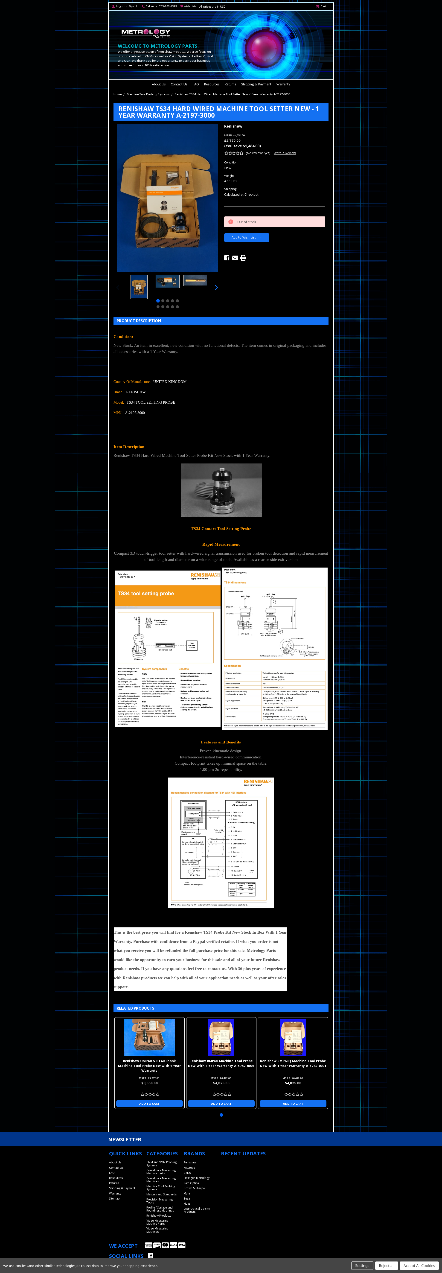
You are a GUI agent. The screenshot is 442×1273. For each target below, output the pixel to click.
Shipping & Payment (256, 84)
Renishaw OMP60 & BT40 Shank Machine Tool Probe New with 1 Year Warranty (149, 1066)
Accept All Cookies (419, 1265)
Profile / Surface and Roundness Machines (160, 1209)
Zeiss (187, 1173)
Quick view (149, 1037)
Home (117, 94)
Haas (187, 1204)
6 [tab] (158, 307)
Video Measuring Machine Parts (157, 1222)
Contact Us (179, 84)
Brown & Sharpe (194, 1188)
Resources (212, 84)
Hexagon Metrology (196, 1178)
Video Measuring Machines (157, 1229)
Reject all (386, 1265)
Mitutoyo (189, 1168)
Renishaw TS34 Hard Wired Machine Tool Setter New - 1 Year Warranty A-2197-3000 (232, 94)
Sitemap (114, 1198)
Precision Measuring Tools (159, 1200)
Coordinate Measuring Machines (161, 1179)
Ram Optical (192, 1183)
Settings (362, 1265)
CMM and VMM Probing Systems (161, 1163)
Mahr (187, 1193)
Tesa (187, 1198)
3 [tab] (167, 301)
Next (216, 287)
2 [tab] (163, 301)
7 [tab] (163, 307)
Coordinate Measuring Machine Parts (161, 1171)
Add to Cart (149, 1103)
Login (119, 6)
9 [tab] (172, 307)
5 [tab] (177, 301)
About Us (159, 84)
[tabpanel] (139, 287)
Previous (118, 287)
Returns (230, 84)
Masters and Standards (161, 1194)
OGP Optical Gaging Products (197, 1210)
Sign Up (134, 6)
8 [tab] (167, 307)
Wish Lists (190, 6)
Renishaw (190, 1162)
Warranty (283, 84)
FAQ (195, 84)
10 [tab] (177, 307)
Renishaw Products (158, 1216)
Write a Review (285, 153)
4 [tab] (172, 301)
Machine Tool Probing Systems (148, 94)
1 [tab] (158, 301)
